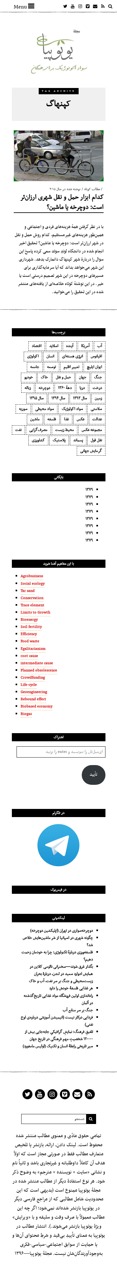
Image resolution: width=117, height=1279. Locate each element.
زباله (28, 388)
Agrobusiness (32, 576)
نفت (18, 430)
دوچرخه (44, 388)
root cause (29, 656)
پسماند (78, 440)
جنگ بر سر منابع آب (78, 1010)
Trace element (32, 605)
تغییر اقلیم (71, 367)
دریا (82, 388)
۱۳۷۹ (89, 489)
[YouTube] (72, 6)
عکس (81, 419)
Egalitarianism (33, 648)
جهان (82, 377)
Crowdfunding (33, 677)
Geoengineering (34, 692)
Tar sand (28, 591)
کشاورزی (38, 440)
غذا (66, 419)
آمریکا (85, 346)
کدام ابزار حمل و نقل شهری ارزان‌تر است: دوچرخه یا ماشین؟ (62, 202)
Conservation (32, 598)
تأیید (93, 775)
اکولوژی (33, 356)
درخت (97, 388)
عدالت (97, 419)
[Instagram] (80, 6)
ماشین (35, 419)
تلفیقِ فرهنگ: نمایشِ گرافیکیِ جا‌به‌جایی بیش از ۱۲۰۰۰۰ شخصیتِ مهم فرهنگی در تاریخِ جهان (59, 1035)
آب (99, 346)
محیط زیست (64, 430)
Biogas (26, 714)
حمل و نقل (63, 377)
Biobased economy (36, 706)
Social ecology (33, 583)
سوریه (23, 409)
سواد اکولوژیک (72, 409)
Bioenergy (29, 619)
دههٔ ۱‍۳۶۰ (65, 388)
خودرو (28, 377)
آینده (69, 346)
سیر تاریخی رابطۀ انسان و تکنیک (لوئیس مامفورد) (58, 1046)
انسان (50, 356)
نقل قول (96, 440)
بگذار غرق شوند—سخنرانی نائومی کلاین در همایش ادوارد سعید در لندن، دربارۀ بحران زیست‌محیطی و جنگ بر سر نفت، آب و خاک (61, 974)
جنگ (98, 377)
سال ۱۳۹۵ (37, 398)
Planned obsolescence (39, 670)
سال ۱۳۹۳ (80, 398)
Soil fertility (31, 627)
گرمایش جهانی (91, 451)
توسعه (51, 367)
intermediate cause (37, 663)
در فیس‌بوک (58, 890)
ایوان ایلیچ (94, 367)
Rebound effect (33, 699)
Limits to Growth (35, 612)
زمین (98, 398)
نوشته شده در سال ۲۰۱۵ (65, 189)
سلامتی (96, 409)
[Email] (95, 6)
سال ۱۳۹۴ (58, 398)
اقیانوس (96, 356)
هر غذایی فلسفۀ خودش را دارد (71, 988)
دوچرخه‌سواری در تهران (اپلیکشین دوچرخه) (61, 930)
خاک (44, 377)
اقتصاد (36, 346)
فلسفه (51, 419)
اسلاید (53, 346)
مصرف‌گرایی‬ (38, 430)
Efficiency (29, 634)
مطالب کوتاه (92, 189)
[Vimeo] (87, 6)
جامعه (34, 367)
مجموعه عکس (92, 430)
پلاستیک (59, 440)
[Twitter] (65, 6)
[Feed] (102, 6)
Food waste (30, 641)
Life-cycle (29, 684)
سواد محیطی (44, 409)
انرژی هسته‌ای (72, 356)
